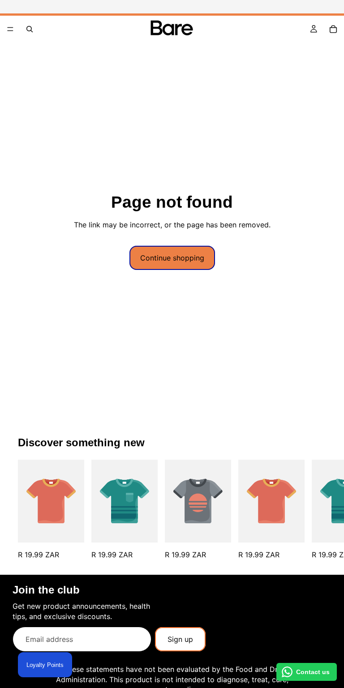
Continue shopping (172, 257)
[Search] (29, 29)
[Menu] (10, 29)
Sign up (180, 639)
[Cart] (333, 29)
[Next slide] (316, 509)
